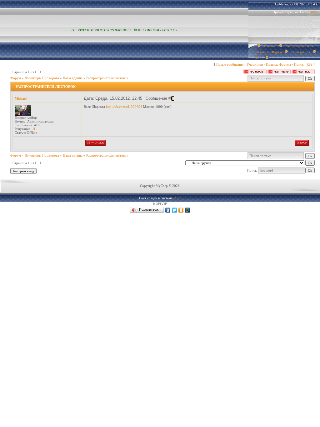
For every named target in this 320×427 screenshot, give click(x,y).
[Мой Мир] (187, 210)
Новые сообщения (229, 64)
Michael (21, 98)
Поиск (298, 64)
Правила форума (278, 64)
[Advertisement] (93, 274)
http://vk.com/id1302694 (124, 106)
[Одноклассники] (181, 210)
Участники (255, 64)
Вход (258, 58)
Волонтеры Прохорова (42, 78)
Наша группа (72, 78)
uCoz (177, 198)
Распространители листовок (107, 78)
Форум (15, 78)
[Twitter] (174, 210)
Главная (269, 46)
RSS (314, 12)
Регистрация (300, 52)
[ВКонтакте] (168, 210)
